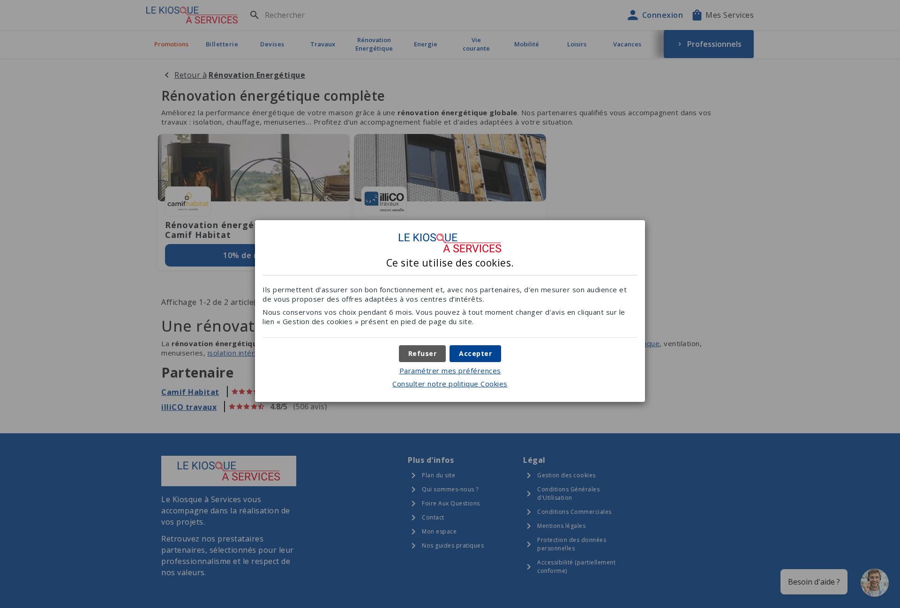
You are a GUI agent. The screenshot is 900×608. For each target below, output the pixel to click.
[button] (475, 353)
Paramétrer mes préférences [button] (450, 370)
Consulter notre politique (450, 383)
